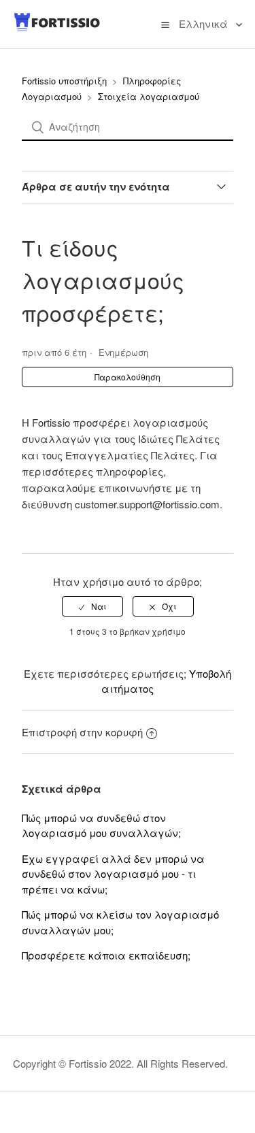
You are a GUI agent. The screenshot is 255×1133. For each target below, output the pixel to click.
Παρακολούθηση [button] (127, 376)
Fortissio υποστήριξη (64, 80)
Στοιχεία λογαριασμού (148, 96)
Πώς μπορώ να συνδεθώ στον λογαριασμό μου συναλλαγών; (101, 825)
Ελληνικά (205, 23)
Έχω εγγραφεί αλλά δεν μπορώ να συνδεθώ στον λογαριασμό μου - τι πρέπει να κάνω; (113, 873)
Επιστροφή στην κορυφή (82, 732)
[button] (165, 23)
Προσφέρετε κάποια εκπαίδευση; (106, 955)
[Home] (57, 28)
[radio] (92, 606)
